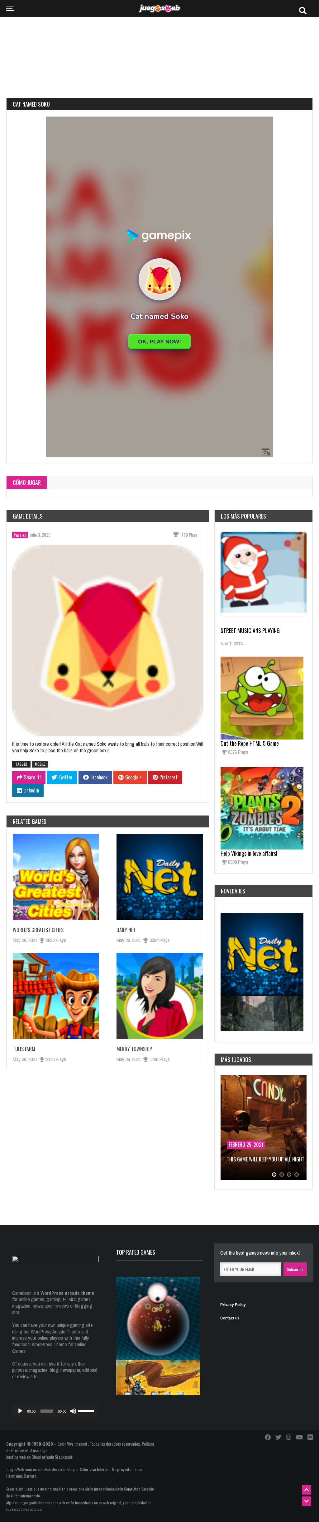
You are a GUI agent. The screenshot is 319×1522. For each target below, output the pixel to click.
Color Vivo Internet (72, 1443)
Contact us (230, 1318)
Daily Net (126, 930)
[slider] (87, 1410)
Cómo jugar (27, 482)
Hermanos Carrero (21, 1475)
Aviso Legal (39, 1450)
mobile (40, 764)
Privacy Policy (233, 1305)
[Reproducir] (20, 1411)
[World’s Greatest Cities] (56, 877)
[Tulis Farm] (56, 996)
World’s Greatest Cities (38, 930)
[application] (55, 1411)
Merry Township (134, 1049)
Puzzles (20, 535)
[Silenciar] (73, 1411)
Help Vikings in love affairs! (249, 853)
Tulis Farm (24, 1049)
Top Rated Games (135, 1252)
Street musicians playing (250, 630)
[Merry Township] (159, 996)
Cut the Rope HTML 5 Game (250, 743)
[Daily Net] (159, 877)
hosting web (16, 1456)
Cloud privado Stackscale (52, 1456)
